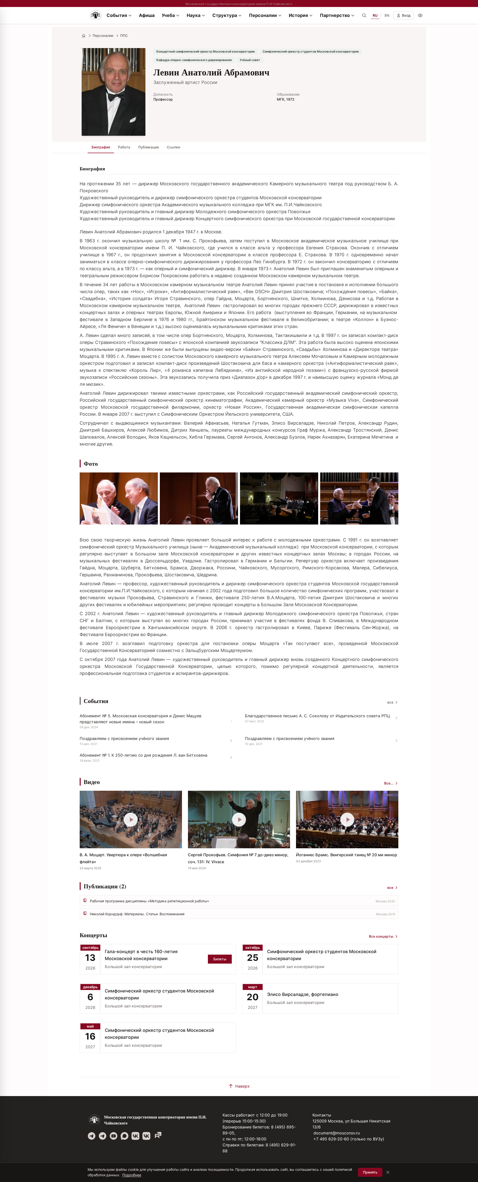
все (390, 702)
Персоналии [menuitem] (263, 15)
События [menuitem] (117, 15)
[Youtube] (114, 1136)
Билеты (219, 959)
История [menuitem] (298, 15)
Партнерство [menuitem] (335, 15)
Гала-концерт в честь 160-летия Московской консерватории (141, 955)
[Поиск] (364, 15)
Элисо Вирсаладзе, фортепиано (302, 994)
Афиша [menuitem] (147, 15)
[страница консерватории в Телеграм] (92, 1136)
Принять (370, 1172)
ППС (124, 35)
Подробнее (131, 1175)
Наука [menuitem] (193, 15)
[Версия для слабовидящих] (420, 15)
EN (387, 15)
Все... (388, 783)
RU (375, 15)
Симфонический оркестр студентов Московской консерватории (321, 955)
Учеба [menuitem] (168, 15)
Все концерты (381, 936)
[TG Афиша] (103, 1136)
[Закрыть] (387, 1172)
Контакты (321, 1115)
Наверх (242, 1086)
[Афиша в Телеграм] (157, 1136)
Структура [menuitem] (224, 15)
